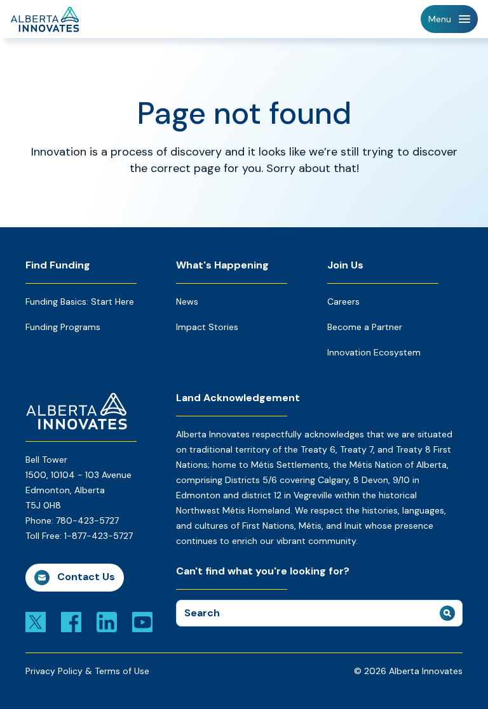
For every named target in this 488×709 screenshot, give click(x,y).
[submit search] (447, 613)
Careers (343, 301)
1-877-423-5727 (98, 535)
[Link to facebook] (71, 621)
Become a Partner (364, 327)
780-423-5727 (87, 520)
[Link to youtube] (142, 621)
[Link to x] (35, 621)
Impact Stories (207, 327)
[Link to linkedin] (107, 621)
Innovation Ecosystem (374, 352)
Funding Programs (62, 327)
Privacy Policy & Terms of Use (87, 671)
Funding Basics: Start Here (79, 301)
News (187, 301)
